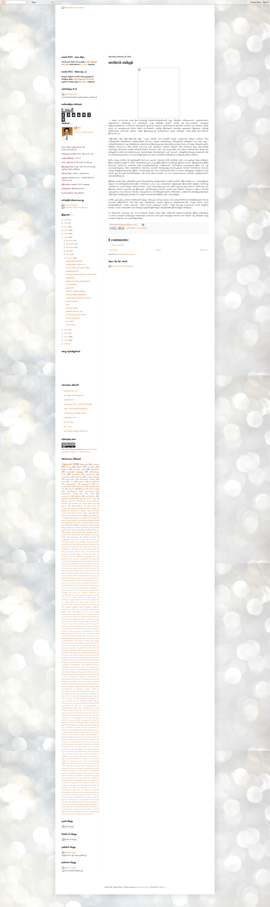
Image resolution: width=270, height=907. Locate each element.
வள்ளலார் (66, 794)
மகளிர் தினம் (93, 763)
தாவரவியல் (88, 703)
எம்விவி (97, 619)
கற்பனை (94, 633)
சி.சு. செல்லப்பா (71, 669)
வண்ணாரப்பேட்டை (77, 790)
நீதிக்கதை (93, 520)
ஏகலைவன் (88, 624)
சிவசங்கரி (78, 674)
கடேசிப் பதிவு (68, 422)
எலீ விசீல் (74, 621)
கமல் (77, 633)
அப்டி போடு (89, 493)
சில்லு (71, 674)
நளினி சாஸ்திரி (80, 732)
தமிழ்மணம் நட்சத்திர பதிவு (88, 701)
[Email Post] (142, 225)
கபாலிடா (71, 633)
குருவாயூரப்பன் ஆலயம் (68, 648)
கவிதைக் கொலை (81, 636)
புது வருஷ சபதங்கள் (82, 754)
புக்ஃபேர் (70, 754)
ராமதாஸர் (96, 780)
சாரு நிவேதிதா (92, 667)
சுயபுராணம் (66, 496)
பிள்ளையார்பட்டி (83, 751)
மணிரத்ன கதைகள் (89, 537)
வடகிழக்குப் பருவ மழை (88, 787)
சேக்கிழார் (65, 681)
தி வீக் (95, 703)
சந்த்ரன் (73, 662)
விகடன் (84, 797)
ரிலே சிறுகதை (84, 782)
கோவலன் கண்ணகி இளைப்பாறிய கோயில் (81, 274)
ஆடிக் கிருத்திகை (75, 599)
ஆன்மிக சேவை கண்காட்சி (87, 602)
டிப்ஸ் (71, 693)
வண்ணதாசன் (66, 790)
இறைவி (94, 609)
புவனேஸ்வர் (81, 756)
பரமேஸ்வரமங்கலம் (69, 744)
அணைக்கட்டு (74, 588)
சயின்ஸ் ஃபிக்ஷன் (91, 518)
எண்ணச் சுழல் (66, 619)
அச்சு (87, 539)
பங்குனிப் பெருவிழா (67, 739)
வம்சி (87, 790)
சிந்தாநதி (74, 672)
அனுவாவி (85, 588)
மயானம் (94, 766)
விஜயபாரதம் (93, 797)
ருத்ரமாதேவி (73, 785)
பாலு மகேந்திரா (142, 228)
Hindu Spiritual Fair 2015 (79, 578)
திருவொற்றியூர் (76, 554)
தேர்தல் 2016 (74, 725)
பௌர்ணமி (72, 763)
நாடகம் (94, 554)
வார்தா (70, 797)
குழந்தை (64, 650)
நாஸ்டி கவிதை (80, 734)
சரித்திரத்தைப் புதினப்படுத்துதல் (81, 665)
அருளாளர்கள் (71, 484)
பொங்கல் (87, 535)
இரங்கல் (134, 228)
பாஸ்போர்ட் (96, 749)
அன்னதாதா (70, 278)
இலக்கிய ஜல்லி (66, 611)
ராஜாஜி (64, 780)
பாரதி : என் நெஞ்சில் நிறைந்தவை (76, 408)
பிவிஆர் (92, 751)
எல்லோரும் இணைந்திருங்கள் (76, 294)
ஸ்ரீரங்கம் (64, 811)
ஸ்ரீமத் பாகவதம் (92, 809)
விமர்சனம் (78, 477)
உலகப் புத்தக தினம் (91, 616)
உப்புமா (86, 614)
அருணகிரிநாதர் (66, 595)
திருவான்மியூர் (93, 713)
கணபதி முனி (79, 469)
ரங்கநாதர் (70, 778)
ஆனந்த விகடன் (94, 599)
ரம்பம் (77, 778)
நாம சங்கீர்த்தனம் (77, 556)
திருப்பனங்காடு (68, 710)
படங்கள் (84, 739)
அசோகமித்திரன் (77, 506)
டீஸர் (76, 693)
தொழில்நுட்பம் (72, 491)
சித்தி (88, 549)
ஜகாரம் (95, 684)
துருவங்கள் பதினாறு (90, 720)
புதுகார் (94, 754)
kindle (91, 580)
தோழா (90, 725)
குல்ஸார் (94, 648)
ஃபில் (76, 583)
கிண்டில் (87, 640)
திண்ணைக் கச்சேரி (87, 479)
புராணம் (94, 561)
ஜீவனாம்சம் (70, 288)
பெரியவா (71, 758)
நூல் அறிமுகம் (92, 737)
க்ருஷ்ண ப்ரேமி (66, 657)
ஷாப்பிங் (96, 807)
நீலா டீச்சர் (71, 532)
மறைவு (72, 768)
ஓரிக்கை (71, 628)
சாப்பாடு (93, 503)
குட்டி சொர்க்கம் (71, 284)
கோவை (71, 527)
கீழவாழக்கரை (80, 643)
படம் (71, 481)
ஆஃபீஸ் (66, 597)
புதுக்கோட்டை (66, 756)
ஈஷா (87, 611)
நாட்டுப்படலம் (65, 556)
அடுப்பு (97, 585)
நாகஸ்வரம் (74, 513)
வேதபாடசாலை (66, 807)
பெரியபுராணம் (75, 535)
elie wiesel (80, 580)
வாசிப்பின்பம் (90, 496)
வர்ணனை (78, 792)
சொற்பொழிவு (73, 530)
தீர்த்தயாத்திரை (86, 530)
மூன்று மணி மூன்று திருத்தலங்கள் (78, 281)
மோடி (91, 566)
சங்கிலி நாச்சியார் (84, 660)
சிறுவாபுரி (82, 672)
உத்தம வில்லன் (77, 614)
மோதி (97, 566)
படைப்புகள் (72, 742)
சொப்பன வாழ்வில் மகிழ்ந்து (75, 291)
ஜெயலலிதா (79, 689)
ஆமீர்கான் (65, 604)
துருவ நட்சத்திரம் (75, 720)
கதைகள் (64, 631)
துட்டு (87, 715)
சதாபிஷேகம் (95, 660)
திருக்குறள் (65, 554)
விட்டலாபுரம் (79, 799)
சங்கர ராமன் (95, 657)
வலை (63, 481)
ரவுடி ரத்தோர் (93, 778)
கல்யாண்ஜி (70, 636)
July (68, 251)
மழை (63, 523)
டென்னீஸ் (91, 693)
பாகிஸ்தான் (95, 744)
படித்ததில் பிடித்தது (74, 471)
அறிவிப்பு (70, 525)
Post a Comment (118, 245)
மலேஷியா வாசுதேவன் (83, 768)
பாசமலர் (66, 746)
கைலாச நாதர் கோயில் (83, 652)
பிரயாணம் (74, 751)
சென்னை (94, 679)
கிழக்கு (71, 643)
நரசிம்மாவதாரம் (68, 732)
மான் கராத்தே (93, 770)
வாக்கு (63, 797)
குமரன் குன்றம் (71, 645)
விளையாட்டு (80, 486)
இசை (79, 466)
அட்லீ (65, 588)
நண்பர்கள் (94, 727)
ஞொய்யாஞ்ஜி (83, 691)
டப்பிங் (91, 691)
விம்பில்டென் (65, 802)
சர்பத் (95, 665)
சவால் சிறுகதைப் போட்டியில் (84, 79)
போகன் (85, 761)
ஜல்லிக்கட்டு (85, 686)
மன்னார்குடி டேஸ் (70, 417)
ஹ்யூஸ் (89, 814)
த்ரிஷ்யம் (96, 725)
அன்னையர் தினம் (67, 590)
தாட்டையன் (72, 703)
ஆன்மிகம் (95, 469)
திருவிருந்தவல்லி (78, 715)
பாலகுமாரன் (65, 561)
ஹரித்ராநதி (93, 811)
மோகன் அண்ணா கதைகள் (71, 566)
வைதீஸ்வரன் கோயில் (85, 807)
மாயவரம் (64, 773)
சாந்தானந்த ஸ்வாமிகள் (68, 667)
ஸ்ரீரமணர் (64, 571)
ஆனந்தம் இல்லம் (69, 602)
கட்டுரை (91, 466)
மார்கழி (71, 773)
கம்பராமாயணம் (67, 508)
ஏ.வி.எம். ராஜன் (77, 624)
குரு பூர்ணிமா (93, 645)
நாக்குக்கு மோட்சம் (71, 390)
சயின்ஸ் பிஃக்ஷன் (79, 549)
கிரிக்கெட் (82, 501)
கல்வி (87, 544)
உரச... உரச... (68, 426)
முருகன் (90, 773)
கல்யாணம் (80, 518)
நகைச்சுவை (70, 479)
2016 (66, 230)
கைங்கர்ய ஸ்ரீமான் (69, 652)
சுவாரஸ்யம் (76, 474)
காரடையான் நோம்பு (86, 638)
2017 (66, 227)
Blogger (162, 887)
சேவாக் (64, 684)
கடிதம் (84, 628)
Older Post (204, 250)
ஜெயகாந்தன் (95, 686)
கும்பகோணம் (66, 547)
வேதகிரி (94, 804)
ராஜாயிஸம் (71, 780)
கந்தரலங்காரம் (88, 631)
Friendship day (93, 576)
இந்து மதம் (78, 525)
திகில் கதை (78, 705)
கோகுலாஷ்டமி (86, 547)
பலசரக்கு (79, 744)
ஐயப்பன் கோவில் (74, 626)
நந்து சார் (82, 730)
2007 (66, 344)
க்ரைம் (79, 527)
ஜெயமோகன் (68, 689)
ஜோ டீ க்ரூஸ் (91, 689)
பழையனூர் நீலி (83, 559)
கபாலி (70, 544)
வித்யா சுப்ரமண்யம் (91, 799)
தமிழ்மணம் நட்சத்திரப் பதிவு (81, 511)
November (70, 244)
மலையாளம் (95, 768)
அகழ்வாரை (95, 583)
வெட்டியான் (67, 804)
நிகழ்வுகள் (90, 556)
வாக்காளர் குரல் (77, 794)
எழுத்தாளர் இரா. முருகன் (87, 621)
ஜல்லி (78, 686)
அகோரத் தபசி (67, 585)
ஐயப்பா (83, 626)
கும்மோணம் (76, 547)
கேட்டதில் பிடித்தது (80, 650)
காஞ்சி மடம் (93, 636)
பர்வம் (74, 559)
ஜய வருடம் (65, 686)
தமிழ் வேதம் (72, 701)
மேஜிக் (79, 775)
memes (97, 580)
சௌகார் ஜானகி (85, 684)
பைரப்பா (88, 758)
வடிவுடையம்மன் (77, 568)
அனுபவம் (67, 464)
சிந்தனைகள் (65, 672)
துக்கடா (64, 506)
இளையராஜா (89, 515)
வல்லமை (96, 792)
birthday (73, 580)
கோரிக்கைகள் (83, 655)
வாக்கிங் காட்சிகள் (91, 794)
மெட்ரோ (96, 563)
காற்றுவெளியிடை (69, 640)
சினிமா (65, 469)
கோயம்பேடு (73, 655)
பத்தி (81, 499)
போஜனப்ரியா (74, 537)
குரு (86, 645)
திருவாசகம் (73, 713)
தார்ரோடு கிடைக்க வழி (74, 311)
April (68, 254)
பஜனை (77, 739)
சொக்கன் (71, 684)
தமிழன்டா (70, 698)
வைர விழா (84, 64)
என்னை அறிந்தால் (86, 619)
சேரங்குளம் (73, 681)
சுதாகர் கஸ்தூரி (67, 520)
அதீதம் (64, 542)
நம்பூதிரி (89, 730)
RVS (79, 128)
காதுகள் (64, 638)
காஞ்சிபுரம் (94, 544)
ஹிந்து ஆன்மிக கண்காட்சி (69, 814)
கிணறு (80, 640)
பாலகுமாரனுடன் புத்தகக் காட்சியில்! (79, 298)
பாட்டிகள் (94, 746)
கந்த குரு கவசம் (75, 631)
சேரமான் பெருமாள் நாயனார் (88, 681)
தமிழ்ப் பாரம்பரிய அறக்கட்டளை (79, 551)
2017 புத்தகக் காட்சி (91, 573)
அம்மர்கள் (64, 592)
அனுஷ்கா (94, 588)
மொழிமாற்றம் (88, 775)
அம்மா (74, 592)
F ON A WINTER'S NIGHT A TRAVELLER (74, 576)
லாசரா (74, 787)
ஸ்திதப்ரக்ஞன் (68, 809)
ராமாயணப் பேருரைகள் (71, 782)
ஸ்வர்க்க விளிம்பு (72, 301)
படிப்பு (65, 742)
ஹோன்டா (82, 814)
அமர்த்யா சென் (92, 590)
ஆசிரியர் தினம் (92, 597)
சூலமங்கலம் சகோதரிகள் (81, 679)
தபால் (63, 698)
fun (87, 580)
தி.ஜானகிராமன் (66, 705)
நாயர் (71, 734)
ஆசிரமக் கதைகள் (77, 597)
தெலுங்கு (79, 722)
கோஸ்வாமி (93, 655)
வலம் (87, 568)
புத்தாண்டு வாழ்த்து (84, 561)
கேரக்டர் (90, 650)
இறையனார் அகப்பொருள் (80, 609)
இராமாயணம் (91, 506)
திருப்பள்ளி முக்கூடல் (82, 710)
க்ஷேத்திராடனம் (66, 549)
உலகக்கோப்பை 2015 (77, 616)
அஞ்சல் (91, 585)
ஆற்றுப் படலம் (86, 604)
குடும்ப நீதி (89, 643)
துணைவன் (89, 718)
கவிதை (94, 525)
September (70, 247)
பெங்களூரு (65, 563)
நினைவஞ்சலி (93, 734)
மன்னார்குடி (66, 477)
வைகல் (75, 807)
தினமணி (94, 551)
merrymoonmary (143, 887)
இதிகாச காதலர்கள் (88, 542)
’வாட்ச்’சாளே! (71, 324)
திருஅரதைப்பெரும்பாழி (74, 261)
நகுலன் (78, 727)
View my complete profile (83, 132)
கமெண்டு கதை (78, 544)
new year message (68, 583)
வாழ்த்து (77, 797)
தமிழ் (86, 520)
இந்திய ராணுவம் (79, 607)
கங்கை (78, 628)
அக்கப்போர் (90, 474)
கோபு (95, 547)
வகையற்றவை (94, 481)
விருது (73, 802)
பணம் (79, 742)
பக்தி (80, 532)
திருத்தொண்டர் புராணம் (92, 708)
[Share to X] (117, 228)
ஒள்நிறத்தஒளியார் (72, 271)
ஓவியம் (87, 525)
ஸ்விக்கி (78, 811)
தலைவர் (64, 703)
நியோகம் (64, 737)
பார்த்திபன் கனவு (67, 749)
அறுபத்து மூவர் (77, 595)
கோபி (65, 655)
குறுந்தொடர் (86, 484)
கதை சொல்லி (93, 628)
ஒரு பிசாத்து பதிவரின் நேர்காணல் (76, 431)
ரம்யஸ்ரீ (84, 778)
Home (159, 250)
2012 (66, 333)
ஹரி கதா (85, 811)
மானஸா (81, 481)
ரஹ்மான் (66, 568)
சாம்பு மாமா (81, 667)
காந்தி (70, 638)
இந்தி (69, 607)
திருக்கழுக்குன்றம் (91, 705)
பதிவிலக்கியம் (69, 399)
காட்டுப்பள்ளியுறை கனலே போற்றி (77, 267)
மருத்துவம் (65, 768)
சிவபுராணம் (86, 674)
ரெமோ (95, 785)
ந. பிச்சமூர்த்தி (68, 727)
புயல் (73, 756)
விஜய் (72, 799)
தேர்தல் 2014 (65, 725)
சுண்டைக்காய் (92, 677)
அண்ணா (94, 539)
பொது (68, 466)
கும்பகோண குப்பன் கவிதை (76, 314)
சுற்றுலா (94, 549)
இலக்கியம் (78, 611)
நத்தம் (75, 730)
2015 (66, 233)
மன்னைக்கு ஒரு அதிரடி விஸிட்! (75, 413)
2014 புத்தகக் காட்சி (88, 571)
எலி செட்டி (66, 621)
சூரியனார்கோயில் (67, 679)
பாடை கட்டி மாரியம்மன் (77, 746)
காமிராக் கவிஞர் (72, 308)
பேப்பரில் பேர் (80, 758)
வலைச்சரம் (74, 503)
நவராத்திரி (93, 501)
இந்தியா (89, 607)
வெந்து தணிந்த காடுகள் (80, 804)
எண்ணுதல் (75, 619)
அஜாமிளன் (83, 585)
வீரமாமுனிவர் (90, 802)
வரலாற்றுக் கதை (68, 792)
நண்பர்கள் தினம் (66, 730)
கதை (73, 518)
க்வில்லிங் (75, 657)
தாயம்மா (80, 703)
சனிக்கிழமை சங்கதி (70, 493)
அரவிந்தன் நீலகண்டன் (88, 592)
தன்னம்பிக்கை (92, 696)
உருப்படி (92, 614)
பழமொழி (87, 744)
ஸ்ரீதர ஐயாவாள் (79, 809)
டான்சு (97, 691)
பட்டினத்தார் (89, 532)
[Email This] (111, 228)
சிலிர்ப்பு (89, 672)
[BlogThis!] (114, 228)
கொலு (64, 527)
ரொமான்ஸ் (65, 787)
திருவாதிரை (82, 713)
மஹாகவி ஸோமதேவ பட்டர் (71, 770)
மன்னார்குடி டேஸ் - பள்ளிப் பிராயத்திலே (78, 404)
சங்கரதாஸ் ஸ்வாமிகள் (70, 660)
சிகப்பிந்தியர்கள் (83, 669)
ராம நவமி (88, 780)
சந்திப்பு (87, 527)
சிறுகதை (84, 464)
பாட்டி (88, 746)
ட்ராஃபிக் (70, 696)
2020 (66, 219)
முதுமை (89, 563)
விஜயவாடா (65, 799)
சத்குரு (66, 662)
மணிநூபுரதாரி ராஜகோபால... (76, 264)
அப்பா (76, 590)
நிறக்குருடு (73, 737)
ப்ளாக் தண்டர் (82, 763)
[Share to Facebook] (120, 228)
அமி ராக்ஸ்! (70, 321)
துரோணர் (64, 722)
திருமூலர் (64, 713)
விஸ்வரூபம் (80, 802)
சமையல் (77, 508)
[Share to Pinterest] (123, 228)
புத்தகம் (71, 489)
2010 (66, 340)
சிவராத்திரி (95, 674)
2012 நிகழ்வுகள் (74, 571)
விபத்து (64, 540)
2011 (66, 336)
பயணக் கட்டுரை (93, 477)
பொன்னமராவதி (74, 761)
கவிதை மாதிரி (93, 489)
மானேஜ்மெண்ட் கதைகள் (77, 563)
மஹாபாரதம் (89, 491)
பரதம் (97, 742)
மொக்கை (65, 503)
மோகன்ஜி (85, 566)
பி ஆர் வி (66, 751)
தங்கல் (84, 696)
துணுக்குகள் (78, 718)
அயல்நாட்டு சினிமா (74, 542)
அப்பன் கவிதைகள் (72, 318)
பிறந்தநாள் (74, 561)
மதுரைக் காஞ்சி (85, 766)
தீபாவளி (86, 554)
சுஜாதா (64, 530)
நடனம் (85, 727)
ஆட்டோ (85, 599)
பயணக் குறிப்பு (91, 499)
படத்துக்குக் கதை (94, 739)
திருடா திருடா (79, 708)
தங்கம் (78, 696)
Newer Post (113, 250)
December (70, 240)
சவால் (95, 527)
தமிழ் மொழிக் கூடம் (82, 698)
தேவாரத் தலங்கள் (68, 498)
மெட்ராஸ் (72, 775)
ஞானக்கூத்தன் (66, 691)
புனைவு (96, 464)
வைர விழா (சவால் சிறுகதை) (74, 395)
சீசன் (65, 677)
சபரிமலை (80, 662)
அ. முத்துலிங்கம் (85, 583)
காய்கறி (77, 638)
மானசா (84, 770)
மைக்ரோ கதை (87, 513)
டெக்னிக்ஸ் (83, 693)
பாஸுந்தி (87, 749)
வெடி (97, 802)
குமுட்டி (80, 645)
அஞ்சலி (86, 523)
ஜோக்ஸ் (78, 496)
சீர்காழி (73, 677)
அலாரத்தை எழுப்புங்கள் (92, 595)
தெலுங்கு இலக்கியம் (90, 722)
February (69, 258)
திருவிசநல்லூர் (66, 715)
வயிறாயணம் (95, 790)
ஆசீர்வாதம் (65, 599)
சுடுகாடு (81, 677)
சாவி (63, 669)
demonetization (78, 515)
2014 (66, 237)
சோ (77, 684)
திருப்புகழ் (94, 710)
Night (67, 580)
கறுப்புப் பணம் (86, 633)
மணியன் (64, 766)
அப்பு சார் (83, 590)
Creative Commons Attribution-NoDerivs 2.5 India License (79, 450)
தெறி (71, 722)
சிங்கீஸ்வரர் (93, 669)
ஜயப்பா (72, 686)
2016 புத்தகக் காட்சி (78, 573)
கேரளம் (97, 650)
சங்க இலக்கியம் (85, 657)
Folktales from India (74, 523)
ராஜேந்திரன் (79, 780)
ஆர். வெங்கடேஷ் (75, 604)
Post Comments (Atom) (126, 254)
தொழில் (83, 725)
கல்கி (63, 636)
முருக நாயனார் (80, 773)
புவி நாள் (90, 756)
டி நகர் (65, 693)
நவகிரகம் (90, 732)
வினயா (94, 568)
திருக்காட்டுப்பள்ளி (67, 708)
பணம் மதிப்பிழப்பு (88, 742)
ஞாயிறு (74, 691)
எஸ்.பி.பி (73, 501)
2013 (66, 329)
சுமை (67, 304)
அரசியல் (85, 503)
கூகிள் (71, 650)
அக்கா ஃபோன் (79, 539)
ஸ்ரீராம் (71, 811)
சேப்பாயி (64, 551)
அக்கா (76, 585)
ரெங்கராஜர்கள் (85, 785)
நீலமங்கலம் (82, 737)
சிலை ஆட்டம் (83, 81)
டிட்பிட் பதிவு (78, 520)
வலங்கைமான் (88, 792)
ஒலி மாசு (90, 626)
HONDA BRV (65, 578)
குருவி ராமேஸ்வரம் (83, 648)
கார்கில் (97, 638)
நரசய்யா (96, 730)
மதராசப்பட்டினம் (73, 766)
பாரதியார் (94, 559)
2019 (66, 223)
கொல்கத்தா (95, 652)
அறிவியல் (65, 501)
